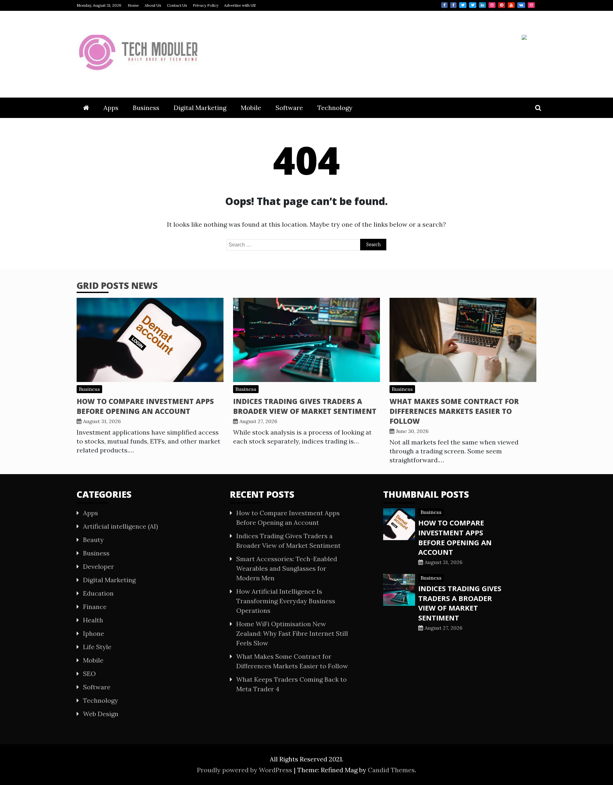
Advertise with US (240, 5)
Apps (110, 108)
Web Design (100, 714)
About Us (153, 5)
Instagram (492, 5)
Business (146, 108)
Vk (521, 5)
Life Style (97, 647)
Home (133, 5)
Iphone (93, 633)
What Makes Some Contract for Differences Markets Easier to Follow (454, 411)
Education (98, 593)
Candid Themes (391, 770)
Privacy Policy (205, 5)
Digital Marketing (200, 108)
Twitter (462, 5)
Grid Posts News (117, 285)
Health (93, 620)
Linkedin (482, 5)
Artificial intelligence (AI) (120, 526)
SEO (89, 674)
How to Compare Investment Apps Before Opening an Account (145, 406)
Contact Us (177, 5)
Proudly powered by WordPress (245, 770)
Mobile (251, 108)
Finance (95, 607)
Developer (98, 566)
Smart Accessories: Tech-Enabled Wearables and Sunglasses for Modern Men (286, 568)
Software (289, 108)
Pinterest (501, 5)
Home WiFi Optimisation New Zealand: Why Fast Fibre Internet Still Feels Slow (292, 633)
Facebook (444, 5)
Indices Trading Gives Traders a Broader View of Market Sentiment (304, 406)
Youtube (511, 5)
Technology (334, 108)
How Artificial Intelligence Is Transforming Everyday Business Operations (285, 600)
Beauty (93, 540)
